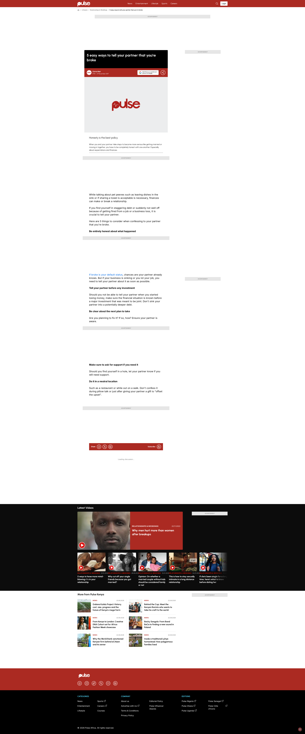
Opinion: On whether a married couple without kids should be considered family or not (151, 580)
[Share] (163, 72)
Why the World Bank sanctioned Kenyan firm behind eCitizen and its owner (108, 642)
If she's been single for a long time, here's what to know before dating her (213, 579)
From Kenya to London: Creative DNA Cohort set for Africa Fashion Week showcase (108, 624)
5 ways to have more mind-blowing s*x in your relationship (90, 579)
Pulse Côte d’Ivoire (213, 707)
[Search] (217, 3)
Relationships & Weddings (98, 10)
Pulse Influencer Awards (156, 707)
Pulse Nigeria (187, 701)
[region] (152, 570)
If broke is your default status (106, 274)
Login (224, 3)
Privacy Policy (127, 715)
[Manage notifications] (300, 729)
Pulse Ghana (187, 706)
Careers (174, 3)
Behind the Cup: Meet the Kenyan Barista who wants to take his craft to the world (158, 607)
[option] (91, 571)
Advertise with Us (129, 706)
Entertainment (142, 3)
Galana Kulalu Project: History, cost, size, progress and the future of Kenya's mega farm (107, 607)
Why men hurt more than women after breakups (153, 532)
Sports (164, 3)
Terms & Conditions (130, 710)
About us (125, 701)
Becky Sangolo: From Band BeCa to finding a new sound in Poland (159, 624)
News (130, 3)
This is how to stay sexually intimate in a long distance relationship (182, 579)
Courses (101, 710)
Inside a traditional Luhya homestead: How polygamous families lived (158, 642)
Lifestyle (154, 3)
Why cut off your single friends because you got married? (119, 579)
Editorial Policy (156, 701)
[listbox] (152, 570)
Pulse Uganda (188, 710)
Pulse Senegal (214, 701)
